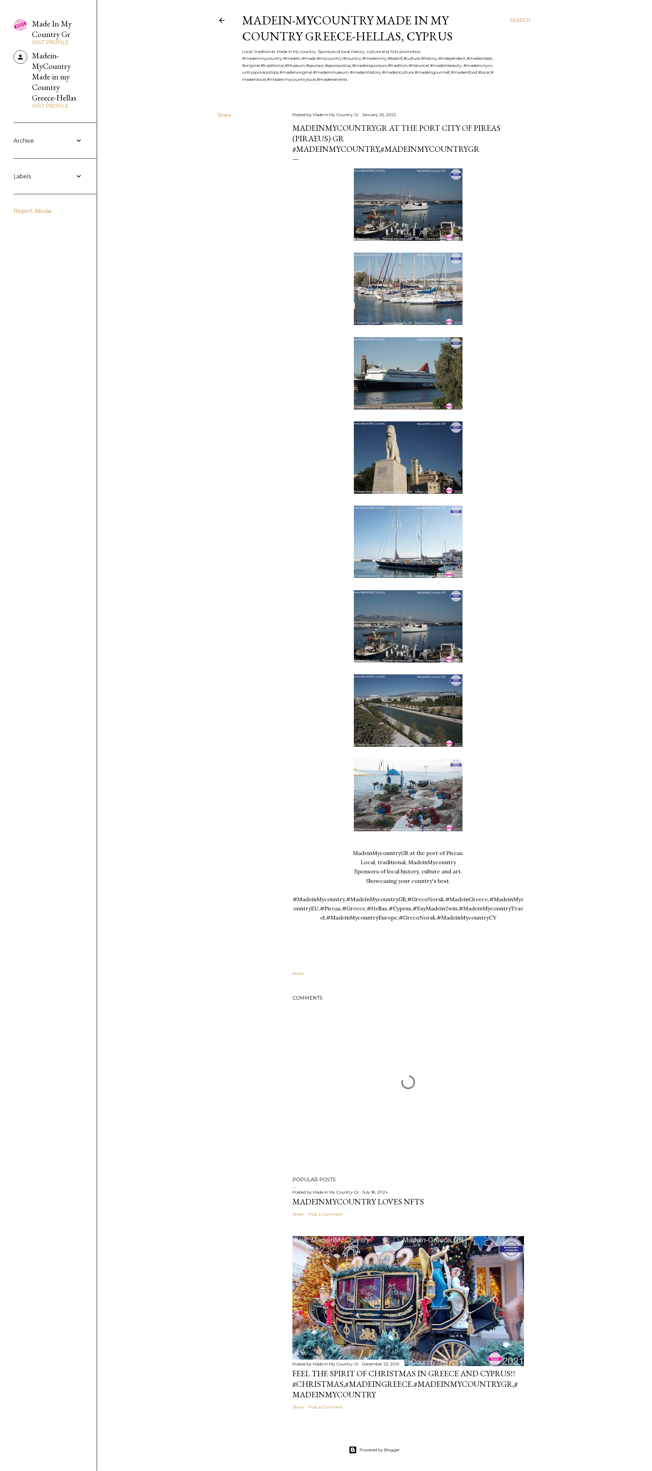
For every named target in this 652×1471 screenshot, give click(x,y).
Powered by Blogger (380, 1449)
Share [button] (224, 115)
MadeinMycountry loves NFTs (358, 1201)
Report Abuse (33, 211)
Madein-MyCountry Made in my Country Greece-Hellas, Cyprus (347, 28)
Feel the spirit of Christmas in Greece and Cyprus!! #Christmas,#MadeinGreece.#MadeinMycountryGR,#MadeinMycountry (405, 1384)
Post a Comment (326, 1214)
